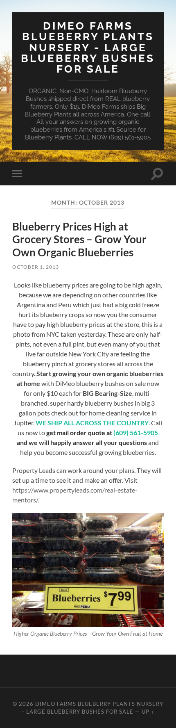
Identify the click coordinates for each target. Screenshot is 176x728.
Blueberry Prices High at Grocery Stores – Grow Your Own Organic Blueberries (79, 239)
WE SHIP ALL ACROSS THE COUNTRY (92, 423)
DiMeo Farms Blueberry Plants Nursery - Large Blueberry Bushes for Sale (88, 47)
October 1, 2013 (35, 267)
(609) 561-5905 (135, 432)
